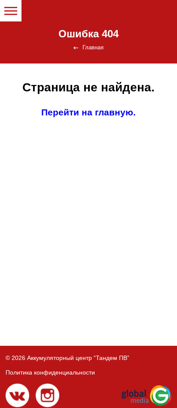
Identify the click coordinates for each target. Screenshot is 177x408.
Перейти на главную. (88, 112)
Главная (93, 47)
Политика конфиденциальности (50, 372)
